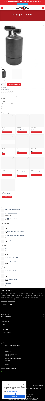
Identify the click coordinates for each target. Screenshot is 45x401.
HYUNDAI (12, 295)
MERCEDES (23, 295)
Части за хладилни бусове (6, 332)
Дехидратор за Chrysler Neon (22, 129)
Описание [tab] (3, 96)
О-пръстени (4, 324)
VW (23, 297)
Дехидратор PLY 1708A (6, 193)
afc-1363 (10, 293)
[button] (2, 8)
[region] (14, 390)
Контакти (31, 396)
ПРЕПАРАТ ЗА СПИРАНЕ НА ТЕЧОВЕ (9, 310)
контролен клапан (4, 300)
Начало (12, 16)
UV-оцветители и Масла (5, 334)
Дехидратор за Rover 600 (35, 171)
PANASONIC (30, 295)
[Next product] (21, 19)
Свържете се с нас (22, 3)
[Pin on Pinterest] (10, 92)
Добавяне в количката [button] (7, 132)
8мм (2, 293)
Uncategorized (4, 339)
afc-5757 (18, 293)
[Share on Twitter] (6, 92)
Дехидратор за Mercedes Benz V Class (7, 150)
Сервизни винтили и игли (6, 327)
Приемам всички (14, 396)
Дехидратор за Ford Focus (36, 129)
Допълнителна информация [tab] (12, 96)
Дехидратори (31, 16)
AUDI (21, 293)
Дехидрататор (30, 297)
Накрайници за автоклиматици (7, 326)
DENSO (2, 307)
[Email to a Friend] (8, 92)
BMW (24, 293)
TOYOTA (12, 297)
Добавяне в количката (14, 84)
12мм (7, 293)
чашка (14, 300)
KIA (15, 295)
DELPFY (32, 293)
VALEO (16, 297)
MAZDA (18, 295)
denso (35, 293)
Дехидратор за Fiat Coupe (36, 149)
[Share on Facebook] (4, 92)
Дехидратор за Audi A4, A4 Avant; (8, 129)
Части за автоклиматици (21, 16)
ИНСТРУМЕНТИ (4, 337)
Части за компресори (5, 314)
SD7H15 (6, 297)
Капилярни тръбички (5, 321)
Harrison (2, 295)
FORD (39, 293)
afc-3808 (14, 293)
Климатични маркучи (5, 329)
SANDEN (2, 297)
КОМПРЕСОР (36, 297)
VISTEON (19, 297)
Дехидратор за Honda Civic (6, 171)
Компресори (3, 312)
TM (9, 297)
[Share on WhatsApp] (2, 92)
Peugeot (35, 295)
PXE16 (42, 295)
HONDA (8, 295)
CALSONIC (28, 293)
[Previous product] (23, 19)
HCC (5, 295)
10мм (4, 293)
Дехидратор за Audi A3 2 (21, 149)
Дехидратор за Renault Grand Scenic (22, 172)
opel (26, 295)
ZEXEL (26, 297)
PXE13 (38, 295)
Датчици (3, 319)
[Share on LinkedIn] (12, 92)
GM (41, 293)
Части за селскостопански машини (8, 330)
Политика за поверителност (12, 391)
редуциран (10, 300)
